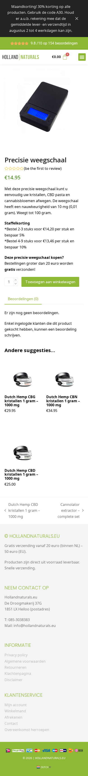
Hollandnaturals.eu (50, 758)
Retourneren (15, 667)
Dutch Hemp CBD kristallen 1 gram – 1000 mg (22, 510)
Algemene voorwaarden (25, 661)
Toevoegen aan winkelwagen (50, 281)
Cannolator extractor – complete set (65, 510)
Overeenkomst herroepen (27, 729)
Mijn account (16, 704)
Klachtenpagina (18, 673)
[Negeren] (76, 18)
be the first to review (42, 168)
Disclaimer (14, 679)
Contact (11, 723)
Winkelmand (15, 710)
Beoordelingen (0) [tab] (23, 298)
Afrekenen (13, 717)
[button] (82, 57)
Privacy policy (16, 654)
